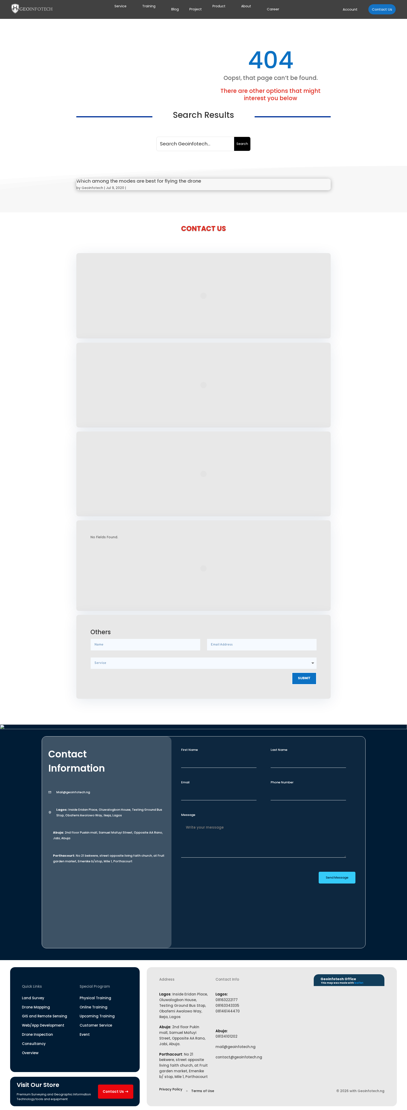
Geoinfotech (92, 187)
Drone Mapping (36, 1007)
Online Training (93, 1007)
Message (188, 815)
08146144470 (228, 1011)
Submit (304, 678)
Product (218, 6)
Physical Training (95, 997)
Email (185, 782)
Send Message (337, 877)
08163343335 (227, 1005)
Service (120, 6)
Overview (30, 1052)
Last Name (279, 750)
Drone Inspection (37, 1034)
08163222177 (227, 999)
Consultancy (34, 1043)
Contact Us (382, 9)
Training (148, 6)
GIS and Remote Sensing (44, 1016)
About (246, 6)
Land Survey (33, 997)
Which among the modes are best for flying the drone (138, 181)
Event (85, 1034)
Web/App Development (43, 1025)
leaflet (358, 983)
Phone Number (282, 782)
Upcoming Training (97, 1016)
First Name (189, 750)
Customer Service (96, 1025)
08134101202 (226, 1036)
